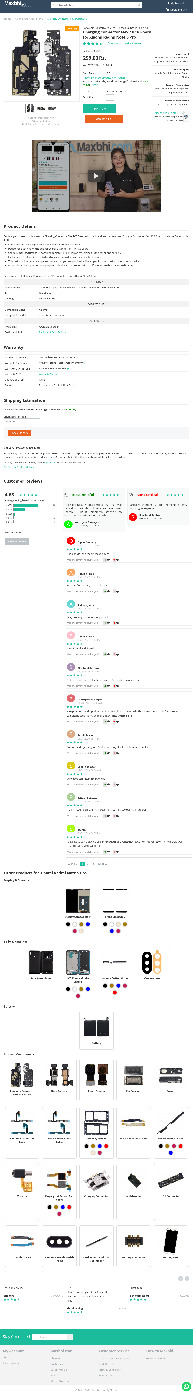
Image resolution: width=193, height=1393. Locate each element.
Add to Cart (104, 119)
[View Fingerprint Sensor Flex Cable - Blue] (63, 1207)
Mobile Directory (60, 1381)
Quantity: (88, 97)
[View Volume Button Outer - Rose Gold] (125, 986)
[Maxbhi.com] (18, 3)
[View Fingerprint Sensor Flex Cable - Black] (49, 1207)
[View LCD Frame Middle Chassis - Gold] (81, 989)
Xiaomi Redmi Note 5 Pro (29, 18)
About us (56, 1358)
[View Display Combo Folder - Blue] (88, 924)
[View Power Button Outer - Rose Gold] (174, 1146)
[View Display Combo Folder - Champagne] (81, 931)
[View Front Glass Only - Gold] (125, 924)
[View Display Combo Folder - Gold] (81, 924)
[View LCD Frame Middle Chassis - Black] (68, 989)
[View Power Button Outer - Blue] (171, 1153)
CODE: (86, 91)
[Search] (139, 5)
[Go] (70, 1337)
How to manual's (155, 1358)
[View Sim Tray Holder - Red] (106, 1146)
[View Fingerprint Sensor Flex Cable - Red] (69, 1207)
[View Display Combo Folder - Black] (68, 924)
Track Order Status (109, 1364)
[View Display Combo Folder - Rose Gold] (75, 931)
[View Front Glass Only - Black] (105, 924)
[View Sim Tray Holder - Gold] (93, 1146)
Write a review (133, 43)
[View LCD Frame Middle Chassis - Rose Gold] (78, 996)
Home (7, 18)
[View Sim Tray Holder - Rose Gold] (100, 1153)
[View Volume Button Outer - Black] (105, 986)
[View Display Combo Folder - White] (75, 924)
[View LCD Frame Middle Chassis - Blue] (88, 989)
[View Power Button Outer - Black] (161, 1146)
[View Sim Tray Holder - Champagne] (93, 1153)
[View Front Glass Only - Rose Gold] (118, 931)
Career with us (59, 1369)
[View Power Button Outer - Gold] (167, 1146)
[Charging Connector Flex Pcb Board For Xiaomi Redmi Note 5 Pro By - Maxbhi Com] (41, 63)
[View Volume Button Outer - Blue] (118, 986)
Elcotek (114, 1390)
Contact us (57, 1364)
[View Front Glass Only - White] (112, 924)
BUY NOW (99, 108)
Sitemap (55, 1375)
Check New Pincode (15, 416)
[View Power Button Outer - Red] (180, 1146)
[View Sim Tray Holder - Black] (86, 1146)
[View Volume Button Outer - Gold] (112, 986)
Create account (11, 1363)
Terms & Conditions (110, 1369)
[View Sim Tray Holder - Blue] (100, 1146)
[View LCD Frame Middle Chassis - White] (75, 989)
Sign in (6, 1357)
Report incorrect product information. (104, 77)
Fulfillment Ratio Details (52, 332)
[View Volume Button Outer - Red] (115, 992)
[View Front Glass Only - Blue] (112, 931)
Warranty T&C (106, 1375)
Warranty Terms (48, 374)
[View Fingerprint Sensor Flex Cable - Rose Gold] (59, 1214)
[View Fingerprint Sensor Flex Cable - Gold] (56, 1207)
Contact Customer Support (114, 1358)
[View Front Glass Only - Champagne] (118, 924)
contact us (50, 462)
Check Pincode (19, 433)
